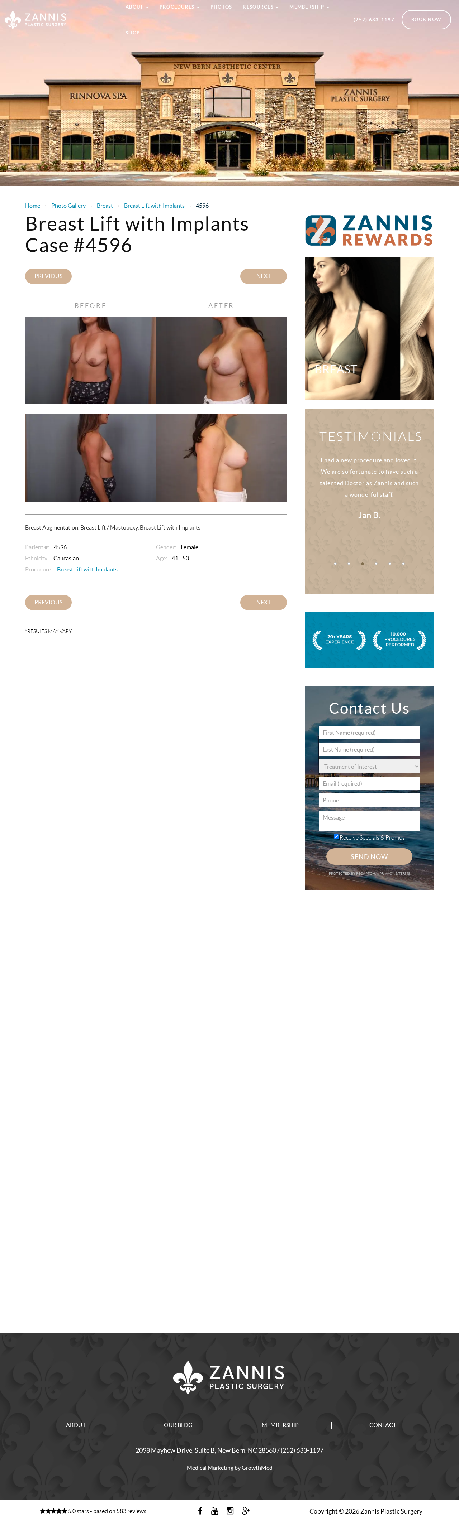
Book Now (426, 19)
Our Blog (178, 1425)
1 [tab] (335, 563)
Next (263, 276)
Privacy (387, 873)
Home (32, 205)
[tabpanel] (369, 496)
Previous (48, 276)
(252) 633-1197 (374, 20)
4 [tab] (376, 563)
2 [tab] (348, 563)
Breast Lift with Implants (154, 205)
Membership (280, 1425)
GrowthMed (257, 1467)
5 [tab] (389, 563)
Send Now (369, 856)
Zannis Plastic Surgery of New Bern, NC (57, 8)
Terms (404, 873)
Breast (105, 205)
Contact (382, 1425)
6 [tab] (403, 563)
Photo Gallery (68, 205)
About (76, 1425)
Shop (133, 32)
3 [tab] (362, 563)
